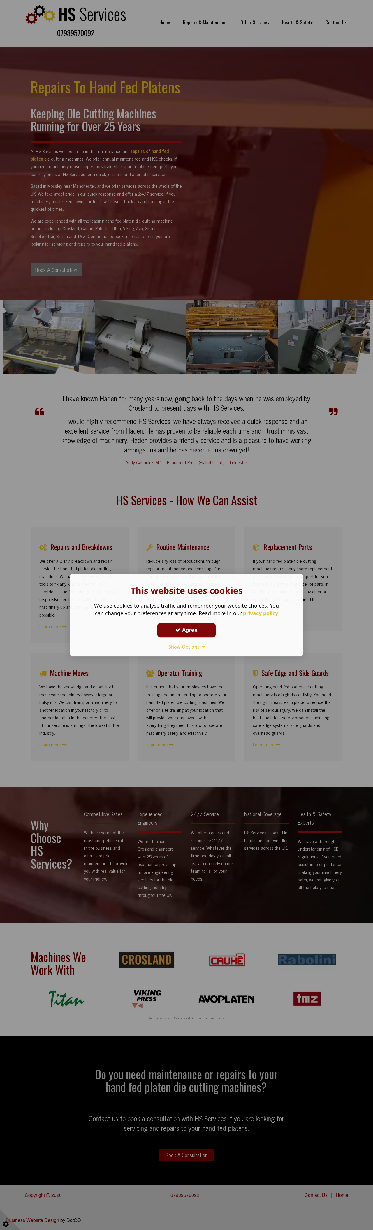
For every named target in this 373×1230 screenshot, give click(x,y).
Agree (189, 629)
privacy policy (260, 613)
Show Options (185, 647)
